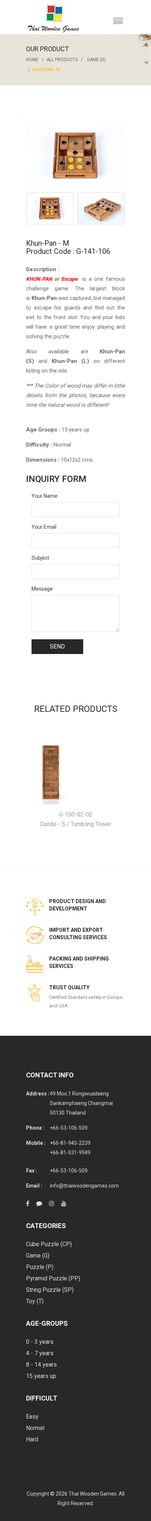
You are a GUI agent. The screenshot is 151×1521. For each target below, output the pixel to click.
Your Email (44, 526)
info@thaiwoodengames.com (84, 1186)
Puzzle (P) (40, 1266)
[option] (50, 208)
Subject (40, 557)
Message (42, 588)
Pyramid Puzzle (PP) (53, 1278)
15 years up (41, 1376)
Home (32, 59)
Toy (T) (35, 1301)
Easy (32, 1416)
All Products (62, 59)
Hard (32, 1439)
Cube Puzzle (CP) (49, 1244)
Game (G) (96, 59)
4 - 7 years (40, 1353)
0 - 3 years (40, 1341)
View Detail (76, 767)
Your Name (45, 496)
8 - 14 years (41, 1364)
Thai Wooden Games (93, 1494)
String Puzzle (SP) (50, 1289)
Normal (35, 1427)
